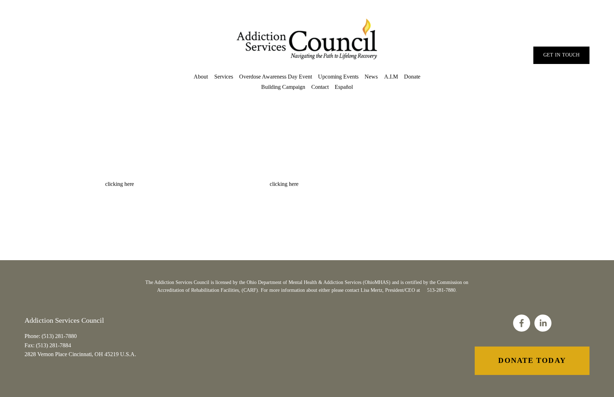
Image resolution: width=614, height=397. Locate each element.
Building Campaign (283, 87)
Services (223, 77)
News (371, 77)
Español (344, 87)
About (201, 77)
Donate (412, 77)
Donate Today (532, 360)
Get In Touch (561, 55)
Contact (320, 87)
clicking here (119, 184)
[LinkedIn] (542, 323)
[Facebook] (521, 323)
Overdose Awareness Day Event (275, 77)
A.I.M (391, 77)
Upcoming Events (338, 77)
